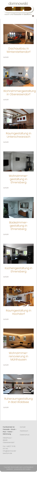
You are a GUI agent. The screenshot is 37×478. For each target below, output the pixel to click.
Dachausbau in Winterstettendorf (18, 50)
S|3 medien (27, 469)
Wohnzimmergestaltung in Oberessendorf (19, 92)
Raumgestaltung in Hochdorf (18, 312)
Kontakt (23, 427)
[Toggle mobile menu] (33, 16)
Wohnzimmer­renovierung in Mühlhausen (18, 356)
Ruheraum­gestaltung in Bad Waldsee (18, 400)
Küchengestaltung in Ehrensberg (18, 269)
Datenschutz (24, 435)
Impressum (24, 431)
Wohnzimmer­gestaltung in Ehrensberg (18, 179)
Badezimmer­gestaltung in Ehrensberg (18, 226)
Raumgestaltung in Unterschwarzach (18, 135)
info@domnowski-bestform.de (9, 452)
